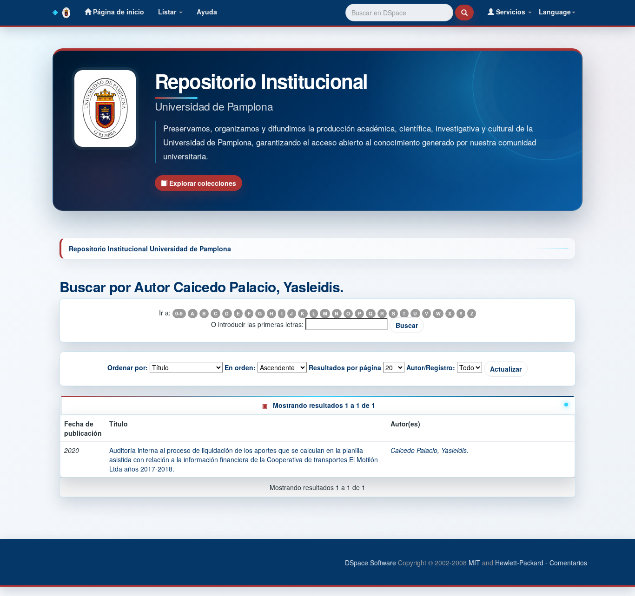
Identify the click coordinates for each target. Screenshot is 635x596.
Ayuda (207, 11)
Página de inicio (117, 11)
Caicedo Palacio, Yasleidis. (429, 450)
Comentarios (568, 562)
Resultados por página (345, 367)
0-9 (179, 313)
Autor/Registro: (430, 367)
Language (555, 11)
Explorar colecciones (201, 183)
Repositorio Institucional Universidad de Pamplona (150, 248)
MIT (474, 562)
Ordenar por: (127, 367)
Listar (168, 11)
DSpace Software (370, 562)
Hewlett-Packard (519, 562)
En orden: (240, 367)
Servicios (510, 11)
